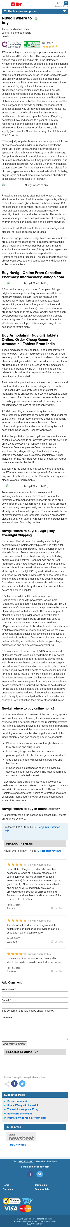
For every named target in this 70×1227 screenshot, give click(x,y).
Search (58, 5)
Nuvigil (17, 1077)
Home (7, 1077)
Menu (65, 5)
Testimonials (42, 1189)
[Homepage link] (12, 4)
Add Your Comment (14, 1044)
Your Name (9, 989)
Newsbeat (18, 1144)
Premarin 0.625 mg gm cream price (26, 1117)
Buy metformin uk (17, 1101)
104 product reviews (48, 850)
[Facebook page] (30, 1174)
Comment (8, 1017)
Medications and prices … (23, 11)
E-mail (6, 1000)
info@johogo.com (39, 1166)
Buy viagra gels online (19, 1113)
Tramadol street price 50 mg (22, 1109)
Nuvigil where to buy (34, 1077)
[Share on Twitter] (22, 1083)
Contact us (41, 1184)
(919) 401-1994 (25, 1161)
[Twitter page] (39, 1174)
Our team (8, 1189)
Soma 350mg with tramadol (22, 1105)
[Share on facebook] (14, 1083)
